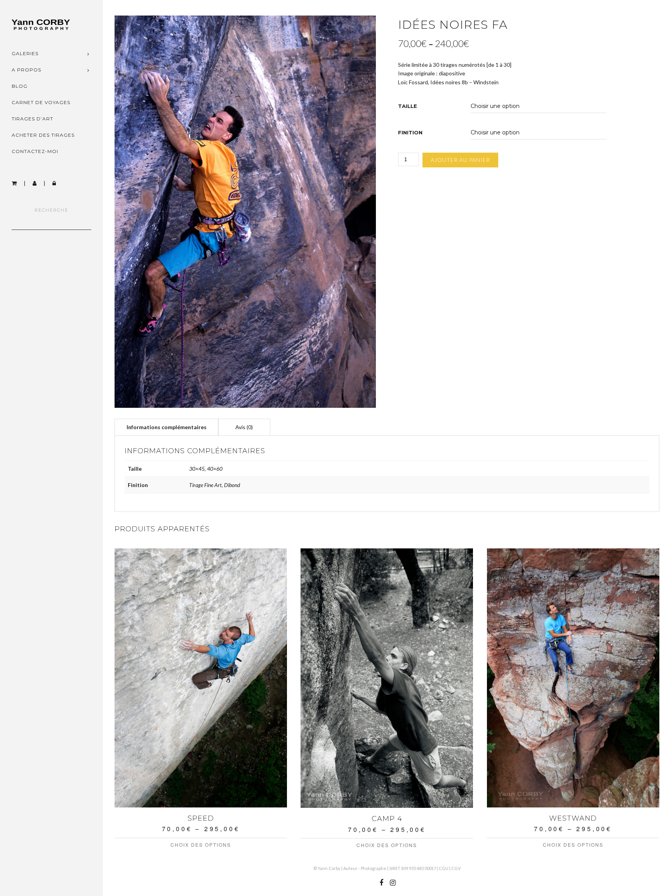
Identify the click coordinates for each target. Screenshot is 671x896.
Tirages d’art (32, 119)
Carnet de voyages (41, 102)
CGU (443, 868)
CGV (456, 868)
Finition (410, 132)
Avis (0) (244, 427)
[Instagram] (392, 883)
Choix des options (200, 844)
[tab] (167, 427)
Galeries (25, 53)
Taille (407, 106)
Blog (20, 86)
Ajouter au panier (460, 160)
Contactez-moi (35, 151)
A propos (26, 70)
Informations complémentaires (167, 427)
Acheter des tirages (43, 135)
